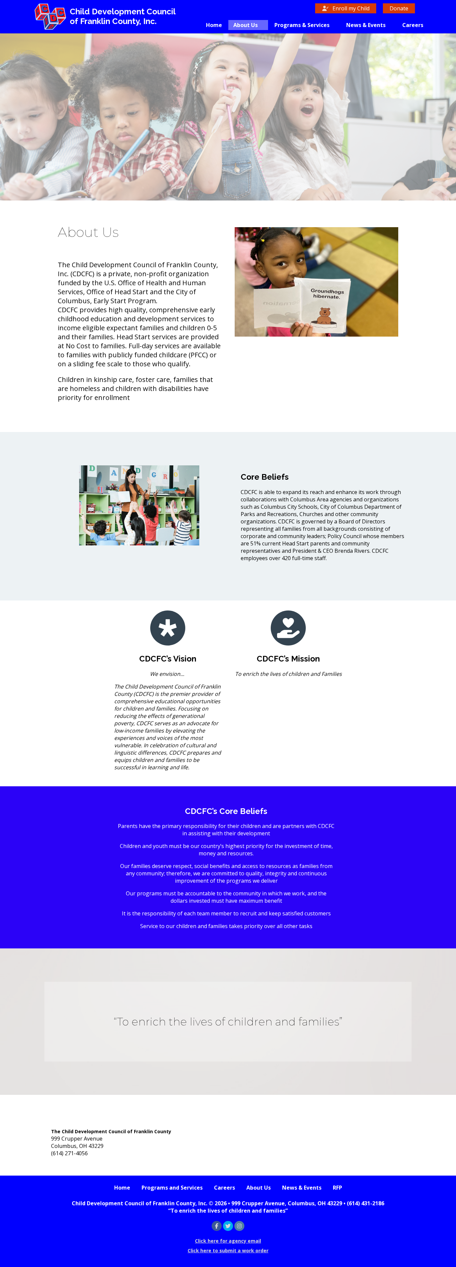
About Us (245, 25)
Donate (399, 8)
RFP (337, 1187)
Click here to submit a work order (228, 1250)
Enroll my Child (350, 8)
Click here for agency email (228, 1241)
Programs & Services (301, 25)
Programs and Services (172, 1187)
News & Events (366, 25)
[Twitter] (228, 1226)
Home (214, 25)
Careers (412, 25)
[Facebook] (217, 1226)
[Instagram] (239, 1226)
